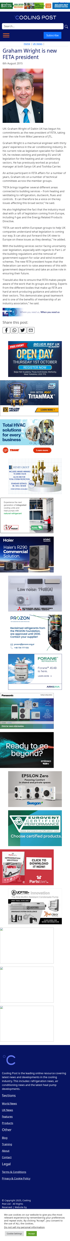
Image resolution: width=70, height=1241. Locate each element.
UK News (37, 43)
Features (7, 1116)
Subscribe (52, 35)
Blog (4, 1138)
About (5, 1151)
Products (7, 1123)
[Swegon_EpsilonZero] (35, 789)
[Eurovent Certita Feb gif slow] (35, 828)
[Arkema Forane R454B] (35, 672)
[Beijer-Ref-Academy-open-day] (35, 359)
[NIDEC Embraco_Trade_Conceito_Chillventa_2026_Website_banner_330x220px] (27, 750)
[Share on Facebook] (6, 330)
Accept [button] (31, 1233)
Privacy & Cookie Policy (16, 1178)
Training (7, 1144)
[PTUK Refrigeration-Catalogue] (27, 867)
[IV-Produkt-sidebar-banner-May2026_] (27, 515)
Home (27, 43)
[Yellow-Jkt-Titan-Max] (29, 398)
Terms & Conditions (14, 1172)
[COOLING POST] (27, 945)
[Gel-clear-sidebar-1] (35, 906)
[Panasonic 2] (27, 711)
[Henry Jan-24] (35, 476)
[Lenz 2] (27, 985)
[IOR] (27, 1024)
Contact (7, 1157)
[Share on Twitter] (22, 330)
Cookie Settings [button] (14, 1233)
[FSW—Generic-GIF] (35, 312)
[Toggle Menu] (6, 35)
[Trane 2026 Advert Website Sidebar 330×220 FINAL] (27, 437)
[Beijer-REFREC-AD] (35, 5)
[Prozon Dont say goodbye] (35, 633)
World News (9, 1103)
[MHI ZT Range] (35, 594)
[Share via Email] (31, 330)
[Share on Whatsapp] (14, 330)
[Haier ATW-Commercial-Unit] (27, 554)
